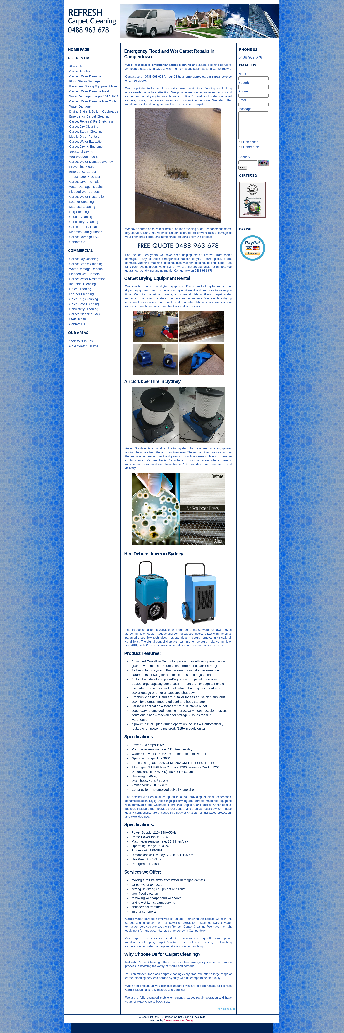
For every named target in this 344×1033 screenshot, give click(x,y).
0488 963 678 (250, 57)
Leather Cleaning (81, 202)
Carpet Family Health (84, 227)
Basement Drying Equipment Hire (93, 86)
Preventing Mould (81, 166)
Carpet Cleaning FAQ (84, 314)
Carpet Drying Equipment (87, 146)
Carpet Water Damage (85, 76)
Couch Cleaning (80, 217)
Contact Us (77, 242)
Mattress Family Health (85, 232)
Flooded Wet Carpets (84, 192)
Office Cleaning (80, 289)
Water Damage (80, 106)
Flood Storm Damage (84, 81)
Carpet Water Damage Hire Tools (92, 101)
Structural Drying (81, 151)
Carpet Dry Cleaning (83, 126)
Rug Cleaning (79, 212)
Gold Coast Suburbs (83, 346)
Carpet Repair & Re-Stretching (91, 121)
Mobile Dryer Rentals (84, 136)
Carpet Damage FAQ (84, 237)
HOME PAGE (78, 49)
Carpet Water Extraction (86, 141)
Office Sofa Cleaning (84, 304)
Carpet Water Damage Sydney (91, 161)
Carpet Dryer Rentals (84, 181)
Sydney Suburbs (81, 341)
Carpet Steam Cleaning (86, 131)
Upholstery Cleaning (83, 222)
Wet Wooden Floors (83, 156)
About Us (75, 66)
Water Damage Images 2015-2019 (93, 96)
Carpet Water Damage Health (90, 91)
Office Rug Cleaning (83, 299)
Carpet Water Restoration (87, 197)
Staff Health (77, 319)
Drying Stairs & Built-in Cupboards (93, 111)
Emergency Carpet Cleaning (89, 116)
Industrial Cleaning (82, 284)
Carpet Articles (79, 71)
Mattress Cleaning (82, 207)
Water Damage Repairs (86, 187)
